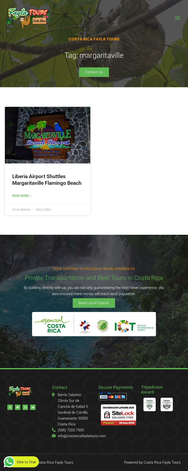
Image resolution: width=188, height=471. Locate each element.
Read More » (21, 196)
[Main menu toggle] (177, 18)
